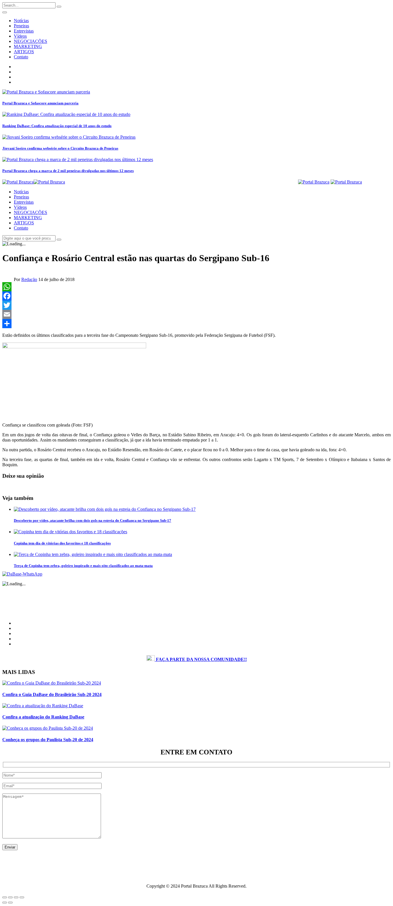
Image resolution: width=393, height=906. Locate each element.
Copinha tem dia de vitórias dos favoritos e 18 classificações (62, 543)
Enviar (10, 847)
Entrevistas (24, 30)
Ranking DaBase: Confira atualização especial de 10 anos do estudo (57, 126)
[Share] (196, 323)
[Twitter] (196, 305)
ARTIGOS (24, 51)
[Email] (196, 314)
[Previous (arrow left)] (4, 902)
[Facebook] (196, 296)
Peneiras (21, 25)
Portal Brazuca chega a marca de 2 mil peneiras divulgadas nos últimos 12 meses (68, 171)
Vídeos (20, 36)
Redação (29, 279)
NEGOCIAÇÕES (30, 41)
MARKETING (28, 46)
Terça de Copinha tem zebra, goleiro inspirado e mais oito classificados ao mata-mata (83, 565)
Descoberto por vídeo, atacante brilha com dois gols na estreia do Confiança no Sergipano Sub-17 (92, 520)
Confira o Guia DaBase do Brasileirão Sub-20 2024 (52, 694)
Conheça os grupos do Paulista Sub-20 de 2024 (47, 739)
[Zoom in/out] (22, 897)
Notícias (21, 20)
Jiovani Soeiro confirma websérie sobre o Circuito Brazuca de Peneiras (60, 148)
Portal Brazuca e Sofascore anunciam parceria (40, 103)
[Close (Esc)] (4, 897)
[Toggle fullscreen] (16, 897)
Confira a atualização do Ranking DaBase (43, 716)
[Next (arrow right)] (10, 902)
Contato (21, 56)
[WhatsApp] (196, 286)
